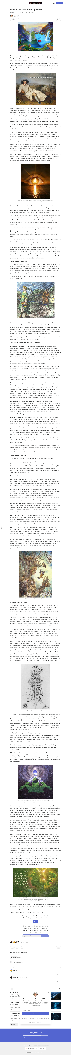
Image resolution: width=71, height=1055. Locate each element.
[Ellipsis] (60, 970)
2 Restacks (26, 942)
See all (13, 1024)
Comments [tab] (13, 957)
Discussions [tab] (21, 989)
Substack (29, 1052)
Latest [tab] (15, 989)
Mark (14, 970)
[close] (49, 993)
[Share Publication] (54, 3)
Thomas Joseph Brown (18, 15)
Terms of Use (42, 1017)
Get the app (42, 1048)
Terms (39, 1045)
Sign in (67, 3)
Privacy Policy (46, 1018)
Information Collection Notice (35, 1018)
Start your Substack (32, 1048)
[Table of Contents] (1, 527)
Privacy (35, 1045)
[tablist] (16, 957)
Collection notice (45, 1045)
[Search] (51, 3)
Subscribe (59, 3)
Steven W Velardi (17, 977)
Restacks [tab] (19, 957)
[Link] (8, 261)
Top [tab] (12, 989)
